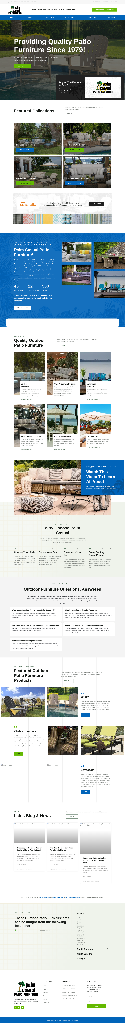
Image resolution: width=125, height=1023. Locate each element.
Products (45, 992)
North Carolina (84, 954)
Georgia (81, 958)
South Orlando (81, 924)
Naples (79, 918)
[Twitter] (18, 1007)
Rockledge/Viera (81, 936)
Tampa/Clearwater (82, 928)
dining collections (57, 897)
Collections (46, 996)
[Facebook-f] (15, 1007)
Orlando (79, 922)
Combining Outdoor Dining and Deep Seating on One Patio (94, 860)
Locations (45, 999)
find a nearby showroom (72, 897)
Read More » (21, 864)
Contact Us (46, 1002)
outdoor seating (45, 897)
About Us (45, 989)
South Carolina (85, 949)
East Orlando (80, 926)
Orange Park (80, 944)
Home (45, 985)
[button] (104, 10)
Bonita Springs (81, 938)
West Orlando (81, 920)
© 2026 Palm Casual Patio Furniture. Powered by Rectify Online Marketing (62, 1020)
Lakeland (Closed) (82, 932)
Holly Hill (79, 930)
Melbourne (80, 940)
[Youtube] (22, 1007)
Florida (80, 913)
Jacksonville (80, 934)
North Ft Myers (81, 942)
